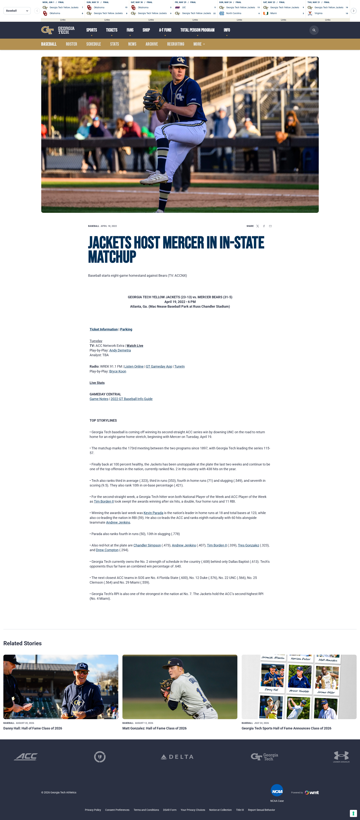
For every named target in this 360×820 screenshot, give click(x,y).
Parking (126, 329)
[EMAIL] (270, 226)
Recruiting (175, 44)
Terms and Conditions (146, 809)
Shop (146, 30)
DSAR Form (169, 809)
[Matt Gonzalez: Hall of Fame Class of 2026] (179, 687)
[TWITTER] (257, 226)
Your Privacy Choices (193, 809)
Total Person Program (197, 30)
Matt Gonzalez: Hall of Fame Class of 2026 (154, 728)
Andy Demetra (120, 350)
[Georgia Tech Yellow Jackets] (58, 30)
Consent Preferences (117, 809)
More (198, 44)
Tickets (111, 30)
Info (227, 30)
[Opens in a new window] (25, 756)
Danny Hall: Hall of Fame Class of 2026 (32, 728)
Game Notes (99, 399)
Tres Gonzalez (248, 545)
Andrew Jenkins (118, 522)
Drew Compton (107, 550)
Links (62, 19)
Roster (71, 44)
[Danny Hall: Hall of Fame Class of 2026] (60, 687)
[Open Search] (314, 30)
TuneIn (179, 366)
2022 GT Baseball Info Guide (132, 399)
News (132, 44)
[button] (354, 11)
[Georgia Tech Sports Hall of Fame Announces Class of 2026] (299, 687)
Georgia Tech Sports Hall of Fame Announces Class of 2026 (286, 728)
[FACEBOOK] (264, 226)
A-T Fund (165, 30)
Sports (91, 30)
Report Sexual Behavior (261, 809)
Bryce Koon (117, 371)
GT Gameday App (159, 366)
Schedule (93, 44)
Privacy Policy (93, 809)
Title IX (240, 809)
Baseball (93, 226)
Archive (152, 44)
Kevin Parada (153, 513)
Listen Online (134, 366)
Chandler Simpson (147, 545)
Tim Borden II (104, 501)
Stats (114, 44)
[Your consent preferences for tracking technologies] (353, 813)
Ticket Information (104, 329)
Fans (130, 30)
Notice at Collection (220, 809)
